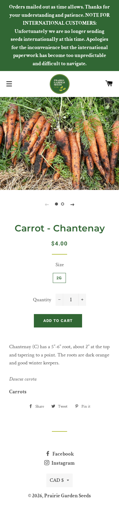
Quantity (42, 299)
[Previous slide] (46, 204)
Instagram (63, 463)
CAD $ (57, 480)
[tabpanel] (59, 142)
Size (60, 264)
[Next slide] (72, 204)
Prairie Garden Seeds (67, 495)
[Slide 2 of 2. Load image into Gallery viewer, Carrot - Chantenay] (63, 204)
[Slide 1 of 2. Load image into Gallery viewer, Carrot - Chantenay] (56, 204)
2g (59, 278)
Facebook (63, 454)
